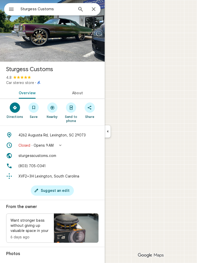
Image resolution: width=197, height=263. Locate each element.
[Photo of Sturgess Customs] (52, 31)
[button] (52, 145)
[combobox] (47, 9)
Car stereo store (20, 82)
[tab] (26, 92)
